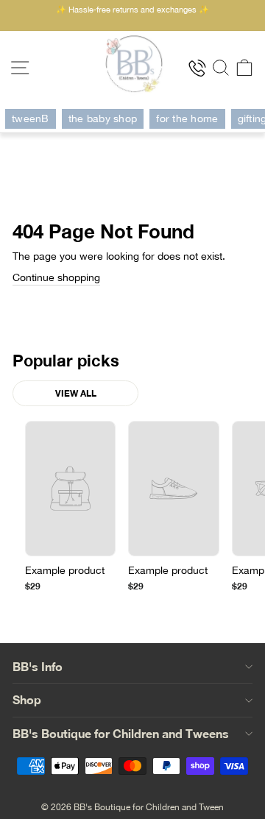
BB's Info (38, 666)
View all (75, 393)
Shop (27, 699)
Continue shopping (56, 277)
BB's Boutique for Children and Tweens (121, 733)
